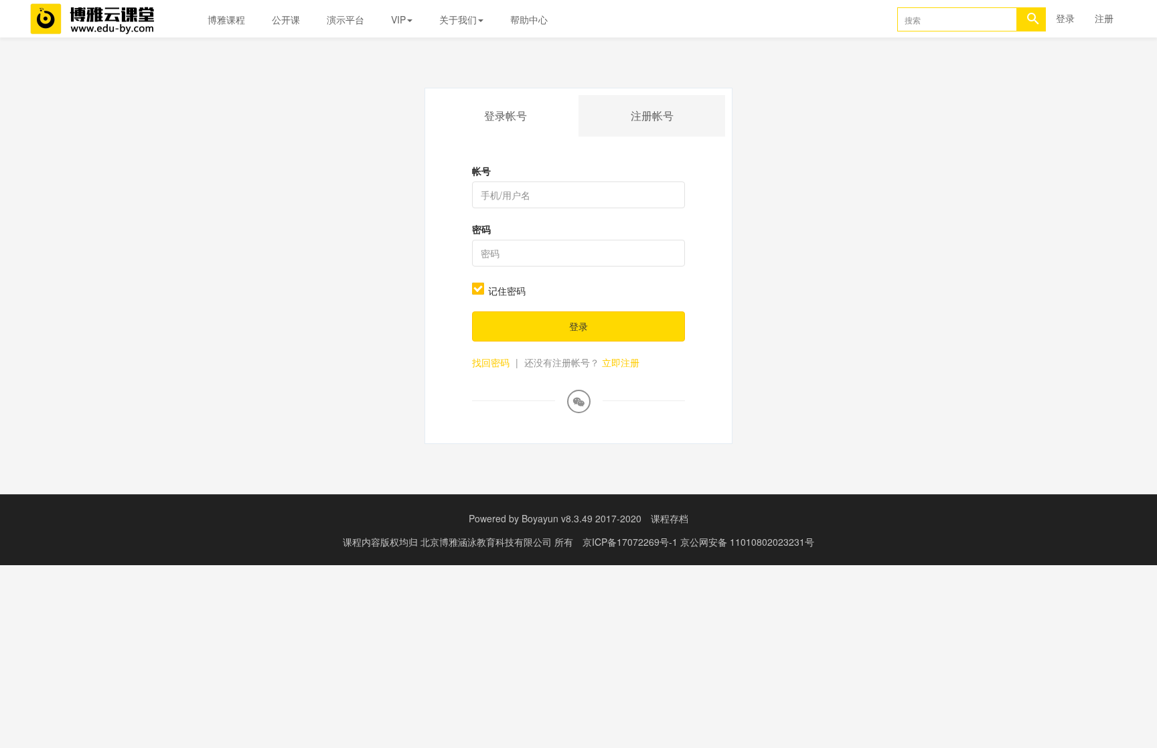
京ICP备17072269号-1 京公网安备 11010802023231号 (698, 541)
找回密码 (491, 362)
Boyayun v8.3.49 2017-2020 (581, 518)
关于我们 (458, 19)
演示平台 (345, 19)
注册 (1104, 18)
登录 (1065, 18)
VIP (398, 19)
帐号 (481, 170)
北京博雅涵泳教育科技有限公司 (487, 541)
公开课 (286, 19)
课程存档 (669, 518)
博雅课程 (226, 19)
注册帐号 (652, 115)
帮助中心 (529, 19)
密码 (481, 229)
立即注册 (620, 362)
